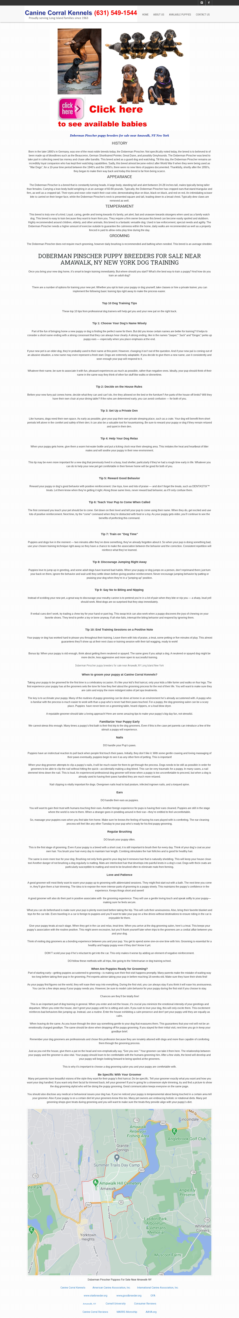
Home (145, 14)
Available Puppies (180, 14)
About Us (158, 14)
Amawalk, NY (89, 1304)
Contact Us (203, 14)
